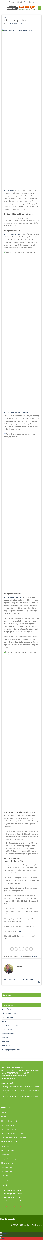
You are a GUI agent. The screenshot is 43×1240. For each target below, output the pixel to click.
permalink (34, 956)
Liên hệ (31, 2)
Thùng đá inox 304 (8, 979)
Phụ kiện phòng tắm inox (11, 1050)
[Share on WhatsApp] (12, 949)
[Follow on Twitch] (31, 1219)
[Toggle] (40, 1009)
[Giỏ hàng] (39, 8)
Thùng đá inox (9, 190)
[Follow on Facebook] (18, 1219)
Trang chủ (12, 2)
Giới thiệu (19, 2)
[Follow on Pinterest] (21, 1219)
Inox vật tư (5, 1046)
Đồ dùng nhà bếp (8, 1017)
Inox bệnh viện (7, 1029)
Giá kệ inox (6, 1021)
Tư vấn (26, 2)
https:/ (22, 931)
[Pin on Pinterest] (27, 949)
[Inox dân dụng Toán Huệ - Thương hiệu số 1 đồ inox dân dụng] (21, 8)
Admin (20, 23)
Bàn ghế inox (6, 1009)
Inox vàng (5, 1042)
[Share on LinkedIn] (31, 949)
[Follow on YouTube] (28, 1219)
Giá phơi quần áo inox (10, 1025)
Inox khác (5, 1037)
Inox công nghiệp (8, 1033)
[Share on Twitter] (19, 949)
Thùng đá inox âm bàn (12, 234)
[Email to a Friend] (23, 949)
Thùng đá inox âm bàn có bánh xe (16, 412)
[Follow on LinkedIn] (25, 1219)
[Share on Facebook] (16, 949)
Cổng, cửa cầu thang (9, 1013)
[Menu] (3, 7)
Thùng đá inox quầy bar (12, 597)
